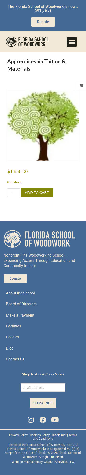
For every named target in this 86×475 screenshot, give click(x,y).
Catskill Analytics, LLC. (59, 462)
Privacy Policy (18, 435)
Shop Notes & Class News (43, 374)
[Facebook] (43, 420)
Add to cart (37, 192)
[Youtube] (55, 420)
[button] (72, 42)
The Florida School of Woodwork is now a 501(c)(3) (43, 8)
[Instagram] (31, 420)
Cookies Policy (40, 435)
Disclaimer (59, 435)
